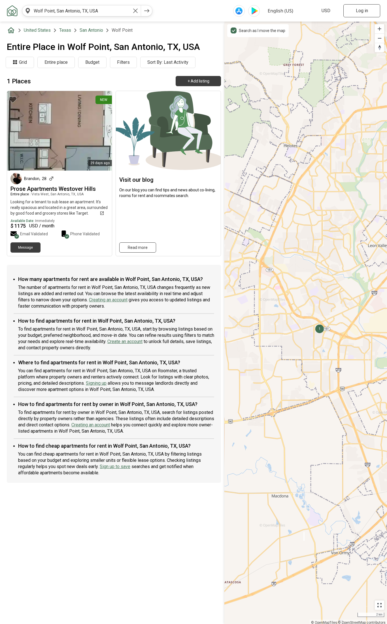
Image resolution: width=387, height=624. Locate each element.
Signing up (96, 383)
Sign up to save (115, 466)
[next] (146, 10)
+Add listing (198, 81)
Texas (65, 30)
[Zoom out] (379, 38)
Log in (362, 10)
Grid (23, 62)
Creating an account (108, 300)
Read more (138, 247)
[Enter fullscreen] (379, 605)
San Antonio (91, 30)
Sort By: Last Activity (167, 62)
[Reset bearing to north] (379, 47)
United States (37, 30)
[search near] (27, 10)
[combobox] (81, 10)
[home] (12, 30)
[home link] (12, 10)
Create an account (125, 341)
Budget (92, 62)
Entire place (56, 62)
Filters (123, 62)
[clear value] (135, 10)
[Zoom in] (379, 28)
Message (25, 247)
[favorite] (12, 99)
